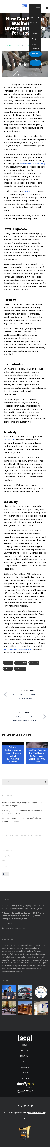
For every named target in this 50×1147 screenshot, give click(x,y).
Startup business (20, 668)
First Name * (7, 851)
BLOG (25, 1061)
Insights (35, 39)
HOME (25, 1045)
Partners (33, 44)
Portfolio (35, 33)
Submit (5, 874)
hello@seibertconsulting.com (17, 649)
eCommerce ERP (21, 662)
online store (8, 668)
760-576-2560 (9, 923)
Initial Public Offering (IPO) (32, 163)
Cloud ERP (28, 191)
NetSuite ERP (34, 662)
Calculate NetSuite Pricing (35, 54)
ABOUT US (25, 1050)
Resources (33, 23)
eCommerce (8, 662)
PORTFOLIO (25, 1056)
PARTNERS (25, 1073)
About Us (33, 12)
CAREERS (25, 1067)
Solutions (33, 17)
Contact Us (36, 63)
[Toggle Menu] (38, 7)
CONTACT (25, 1078)
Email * (4, 861)
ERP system (9, 439)
